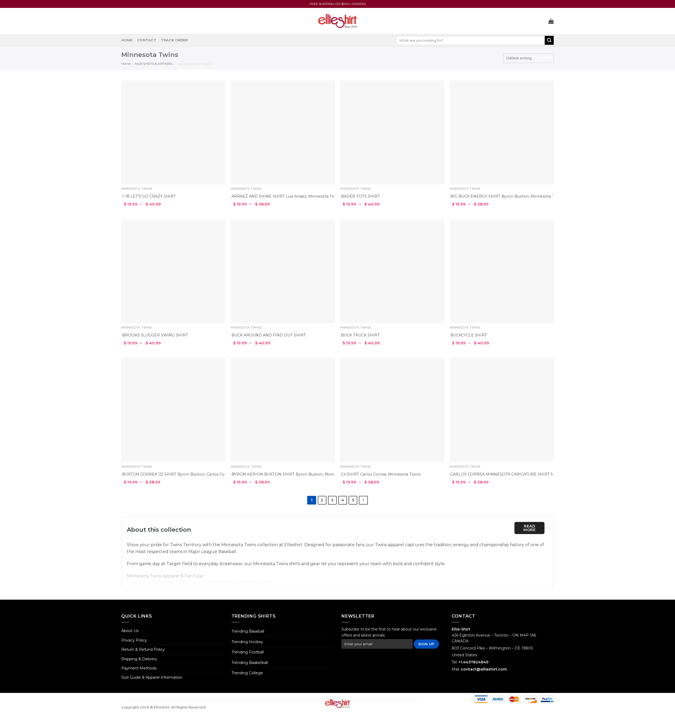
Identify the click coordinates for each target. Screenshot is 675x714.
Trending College (247, 673)
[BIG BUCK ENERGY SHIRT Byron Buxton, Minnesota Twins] (502, 132)
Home (126, 40)
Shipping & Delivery (139, 659)
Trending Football (248, 652)
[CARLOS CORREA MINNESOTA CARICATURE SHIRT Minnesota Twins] (502, 410)
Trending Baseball (248, 631)
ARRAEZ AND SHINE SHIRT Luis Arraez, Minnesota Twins (286, 196)
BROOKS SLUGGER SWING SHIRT (155, 335)
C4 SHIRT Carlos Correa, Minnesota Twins (380, 474)
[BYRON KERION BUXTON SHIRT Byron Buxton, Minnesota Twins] (283, 410)
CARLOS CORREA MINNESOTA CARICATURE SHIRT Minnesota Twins (516, 474)
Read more (529, 528)
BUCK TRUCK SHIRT (360, 335)
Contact (146, 40)
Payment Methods (138, 668)
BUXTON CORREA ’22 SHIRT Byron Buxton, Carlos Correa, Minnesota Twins (194, 474)
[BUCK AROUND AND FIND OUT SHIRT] (283, 271)
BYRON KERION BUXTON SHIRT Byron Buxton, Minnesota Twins (294, 474)
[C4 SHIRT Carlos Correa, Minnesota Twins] (392, 410)
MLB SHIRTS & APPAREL (154, 64)
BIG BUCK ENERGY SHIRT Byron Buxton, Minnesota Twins (506, 196)
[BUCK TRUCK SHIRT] (392, 271)
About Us (129, 630)
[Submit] (549, 40)
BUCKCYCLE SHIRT (468, 335)
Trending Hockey (247, 641)
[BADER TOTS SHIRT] (392, 132)
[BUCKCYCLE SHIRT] (502, 271)
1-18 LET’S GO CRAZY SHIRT (149, 196)
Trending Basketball (250, 662)
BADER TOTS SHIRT (360, 196)
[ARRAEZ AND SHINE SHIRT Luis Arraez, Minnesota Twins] (283, 132)
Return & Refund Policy (143, 649)
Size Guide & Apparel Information (151, 677)
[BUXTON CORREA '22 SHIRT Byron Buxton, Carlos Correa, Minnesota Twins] (173, 410)
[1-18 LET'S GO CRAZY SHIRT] (173, 132)
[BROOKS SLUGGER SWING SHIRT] (173, 271)
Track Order (174, 40)
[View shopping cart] (551, 21)
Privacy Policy (134, 640)
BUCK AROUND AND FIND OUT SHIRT (269, 335)
